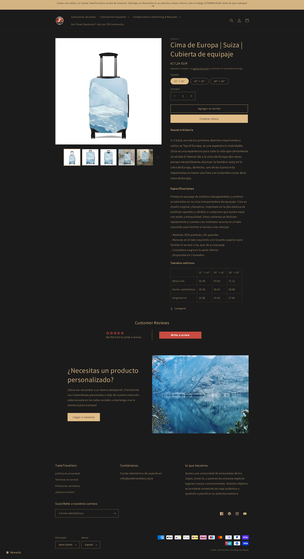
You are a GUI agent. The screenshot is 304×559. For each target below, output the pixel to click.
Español (89, 544)
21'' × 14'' (179, 81)
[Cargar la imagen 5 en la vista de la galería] (126, 157)
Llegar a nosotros (84, 417)
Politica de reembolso (67, 485)
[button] (114, 17)
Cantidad (175, 89)
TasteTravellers (223, 550)
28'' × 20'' (219, 81)
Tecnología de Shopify (239, 550)
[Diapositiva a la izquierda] (59, 157)
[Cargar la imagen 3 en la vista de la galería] (90, 157)
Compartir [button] (180, 308)
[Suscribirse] (114, 513)
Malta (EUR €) (65, 544)
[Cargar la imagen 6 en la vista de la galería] (145, 157)
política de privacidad (67, 473)
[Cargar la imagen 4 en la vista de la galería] (108, 157)
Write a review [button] (180, 335)
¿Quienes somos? (65, 492)
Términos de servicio (66, 479)
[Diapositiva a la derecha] (158, 157)
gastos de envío (201, 68)
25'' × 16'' (199, 81)
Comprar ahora (209, 118)
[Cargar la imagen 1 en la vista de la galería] (72, 157)
